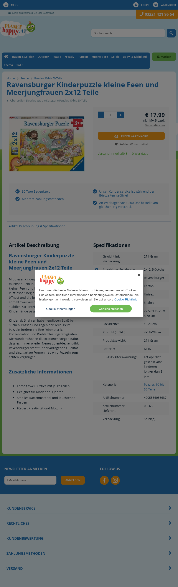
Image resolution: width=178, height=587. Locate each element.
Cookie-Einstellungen (60, 308)
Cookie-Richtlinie (125, 299)
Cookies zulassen (111, 308)
